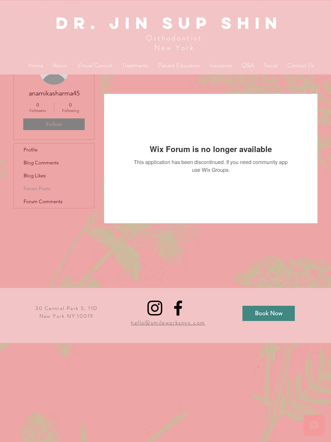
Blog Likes (35, 175)
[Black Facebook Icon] (178, 308)
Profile (30, 150)
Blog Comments (41, 163)
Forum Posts (37, 188)
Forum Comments (43, 201)
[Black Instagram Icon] (155, 308)
